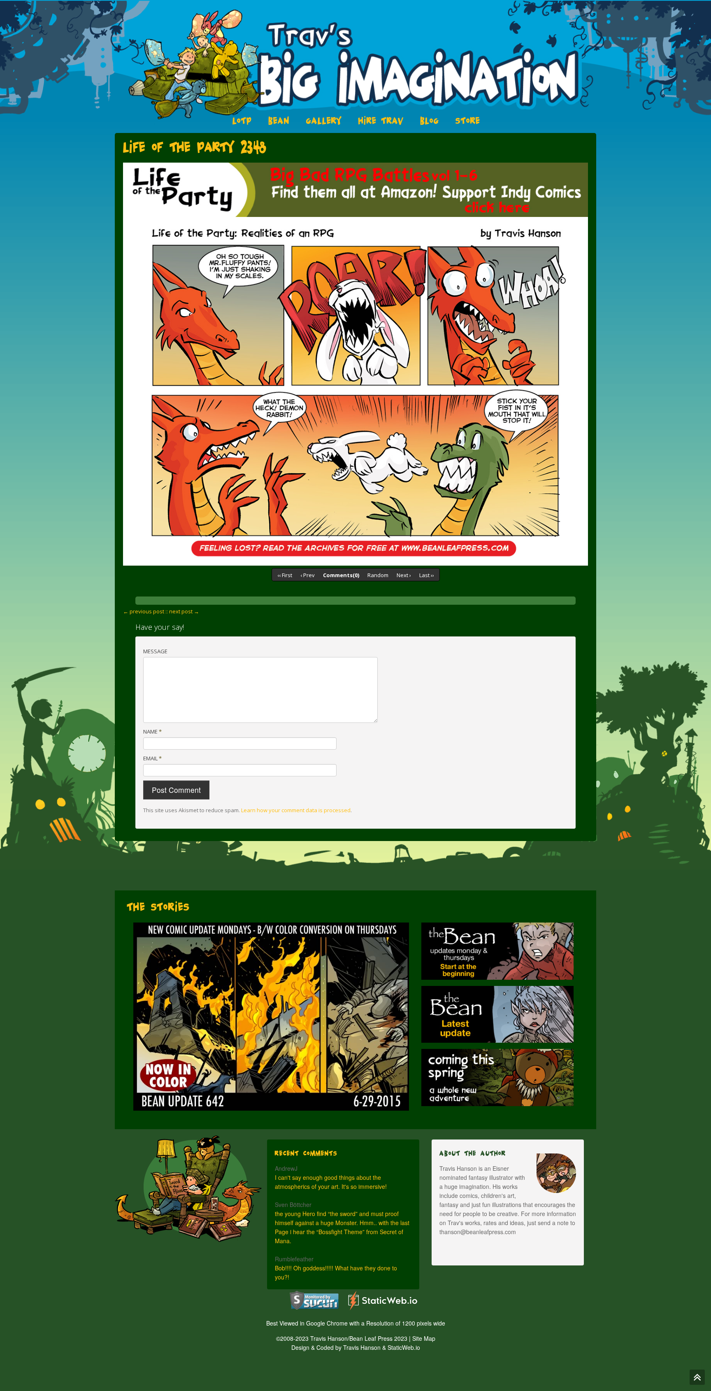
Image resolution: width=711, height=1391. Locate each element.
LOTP (242, 120)
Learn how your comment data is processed (296, 810)
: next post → (183, 611)
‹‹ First (284, 575)
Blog (429, 120)
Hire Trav (381, 120)
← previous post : (145, 611)
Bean (279, 120)
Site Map (423, 1338)
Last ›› (426, 575)
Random (377, 575)
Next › (404, 575)
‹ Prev (307, 575)
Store (467, 120)
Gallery (324, 120)
